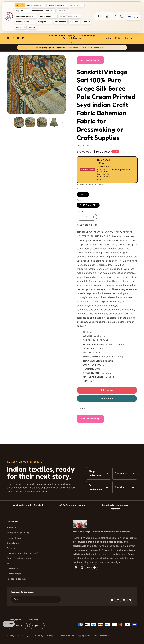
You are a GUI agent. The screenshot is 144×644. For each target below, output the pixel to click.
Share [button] (82, 408)
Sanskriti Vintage (21, 636)
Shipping (81, 184)
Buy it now (107, 398)
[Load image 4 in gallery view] (53, 122)
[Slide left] (10, 122)
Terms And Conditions (18, 532)
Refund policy (37, 636)
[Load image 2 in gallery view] (30, 122)
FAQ (9, 563)
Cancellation (13, 543)
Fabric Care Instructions (19, 558)
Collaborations (14, 573)
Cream (83, 194)
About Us (11, 527)
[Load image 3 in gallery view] (42, 122)
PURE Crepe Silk (88, 205)
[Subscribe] (58, 599)
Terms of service (67, 636)
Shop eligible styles (123, 169)
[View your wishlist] (114, 16)
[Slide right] (62, 122)
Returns (11, 548)
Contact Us (12, 568)
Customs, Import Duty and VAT (22, 553)
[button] (35, 5)
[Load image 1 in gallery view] (19, 122)
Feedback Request (16, 579)
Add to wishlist (88, 60)
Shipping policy (83, 636)
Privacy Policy (14, 538)
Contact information (101, 636)
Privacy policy (52, 636)
